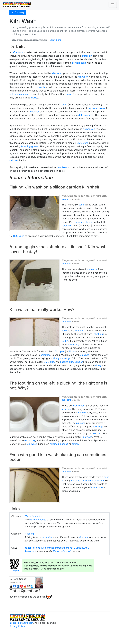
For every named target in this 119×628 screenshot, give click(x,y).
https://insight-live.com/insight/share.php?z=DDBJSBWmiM (57, 547)
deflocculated (85, 115)
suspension (89, 128)
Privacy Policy (17, 626)
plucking (98, 334)
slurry (34, 97)
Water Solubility (33, 516)
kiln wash (57, 73)
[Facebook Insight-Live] (14, 586)
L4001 (65, 340)
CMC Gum (82, 142)
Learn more (55, 40)
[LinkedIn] (18, 586)
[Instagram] (25, 586)
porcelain (99, 480)
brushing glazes (29, 146)
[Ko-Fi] (28, 586)
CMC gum (18, 236)
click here (66, 199)
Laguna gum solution (71, 361)
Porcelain (87, 55)
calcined (14, 160)
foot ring (98, 426)
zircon (68, 94)
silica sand (97, 487)
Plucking (29, 533)
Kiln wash (66, 551)
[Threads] (11, 586)
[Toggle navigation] (113, 5)
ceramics (45, 354)
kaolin (64, 104)
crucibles (62, 167)
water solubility (37, 519)
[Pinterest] (21, 586)
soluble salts (79, 62)
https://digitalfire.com (21, 622)
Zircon (72, 351)
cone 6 (82, 412)
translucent (79, 405)
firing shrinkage (61, 358)
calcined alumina (18, 94)
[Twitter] (31, 586)
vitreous (66, 409)
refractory (17, 52)
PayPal (16, 570)
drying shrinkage (97, 108)
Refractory (30, 551)
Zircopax (59, 351)
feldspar (34, 111)
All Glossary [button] (17, 12)
